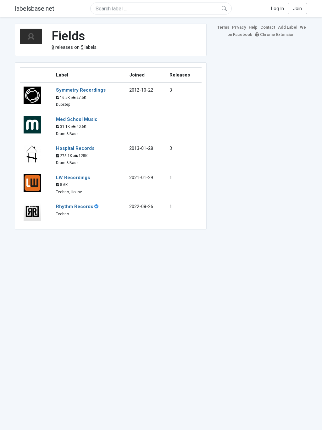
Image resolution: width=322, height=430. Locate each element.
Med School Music (76, 119)
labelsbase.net (34, 8)
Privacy (239, 27)
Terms (223, 27)
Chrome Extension (276, 34)
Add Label (287, 27)
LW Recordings (73, 177)
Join (297, 8)
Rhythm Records (74, 206)
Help (253, 27)
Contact (267, 27)
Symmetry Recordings (81, 90)
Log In (277, 8)
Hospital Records (75, 148)
